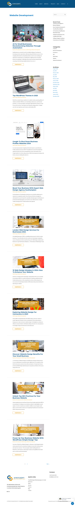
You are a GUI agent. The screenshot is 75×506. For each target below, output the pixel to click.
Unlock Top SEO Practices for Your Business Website (26, 397)
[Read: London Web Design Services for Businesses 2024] (28, 221)
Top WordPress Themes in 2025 (25, 96)
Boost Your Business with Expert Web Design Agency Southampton (28, 189)
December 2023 (56, 82)
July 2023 (55, 88)
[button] (48, 3)
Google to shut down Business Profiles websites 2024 (25, 142)
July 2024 (55, 74)
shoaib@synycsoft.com (53, 476)
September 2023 (56, 84)
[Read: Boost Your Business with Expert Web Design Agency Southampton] (28, 177)
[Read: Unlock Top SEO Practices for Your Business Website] (28, 387)
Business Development (17, 49)
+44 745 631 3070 (52, 475)
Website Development (35, 49)
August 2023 (55, 86)
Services (29, 485)
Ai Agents (55, 48)
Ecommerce (24, 49)
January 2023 (55, 94)
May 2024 (55, 76)
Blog (29, 488)
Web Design (29, 49)
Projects (29, 487)
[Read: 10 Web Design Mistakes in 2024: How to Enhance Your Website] (28, 262)
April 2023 (55, 90)
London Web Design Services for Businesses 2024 (26, 231)
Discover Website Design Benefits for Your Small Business (28, 355)
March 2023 (55, 92)
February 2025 (56, 72)
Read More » (19, 64)
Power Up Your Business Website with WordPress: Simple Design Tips (28, 439)
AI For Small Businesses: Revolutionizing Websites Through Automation (27, 46)
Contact (29, 490)
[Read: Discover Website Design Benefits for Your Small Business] (28, 345)
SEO (22, 399)
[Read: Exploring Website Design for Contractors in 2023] (28, 304)
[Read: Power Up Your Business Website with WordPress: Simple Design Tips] (28, 429)
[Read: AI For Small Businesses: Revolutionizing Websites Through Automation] (28, 32)
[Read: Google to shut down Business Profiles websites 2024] (28, 130)
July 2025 (55, 70)
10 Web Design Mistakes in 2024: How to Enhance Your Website (28, 271)
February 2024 (56, 78)
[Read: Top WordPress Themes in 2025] (28, 84)
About (29, 483)
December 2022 (56, 96)
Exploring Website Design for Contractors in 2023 (25, 313)
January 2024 (55, 80)
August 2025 (55, 68)
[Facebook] (7, 491)
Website (54, 58)
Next (48, 464)
